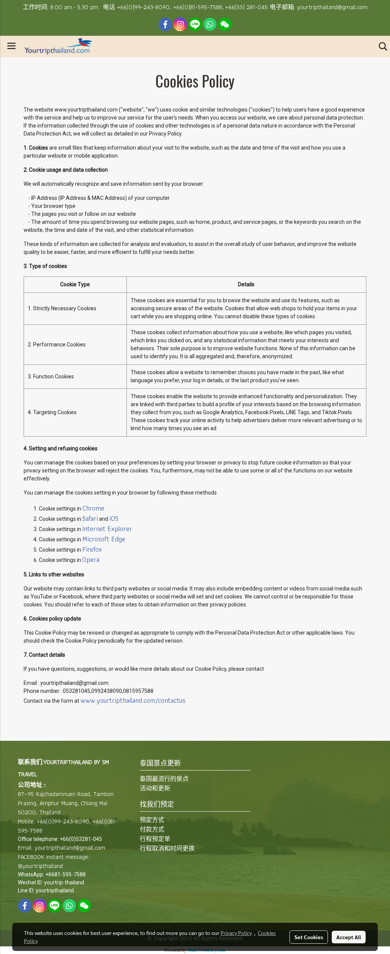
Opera (90, 559)
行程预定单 (155, 839)
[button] (380, 46)
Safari (90, 518)
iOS (113, 518)
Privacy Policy (236, 932)
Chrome (93, 508)
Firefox (92, 549)
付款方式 (152, 829)
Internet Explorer (107, 528)
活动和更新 (155, 788)
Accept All (348, 936)
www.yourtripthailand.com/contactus (132, 700)
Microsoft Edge (103, 538)
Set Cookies (308, 936)
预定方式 (152, 820)
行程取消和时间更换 (167, 848)
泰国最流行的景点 (164, 778)
